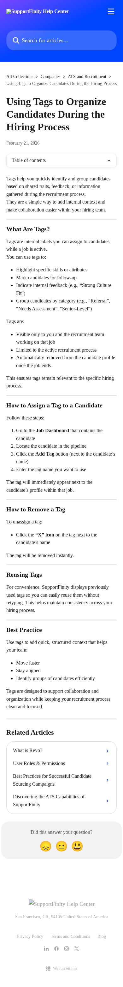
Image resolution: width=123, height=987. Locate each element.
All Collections (19, 76)
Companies (50, 76)
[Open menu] (111, 11)
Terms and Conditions (70, 936)
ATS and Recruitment (87, 76)
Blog (101, 936)
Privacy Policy (30, 936)
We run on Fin (65, 968)
